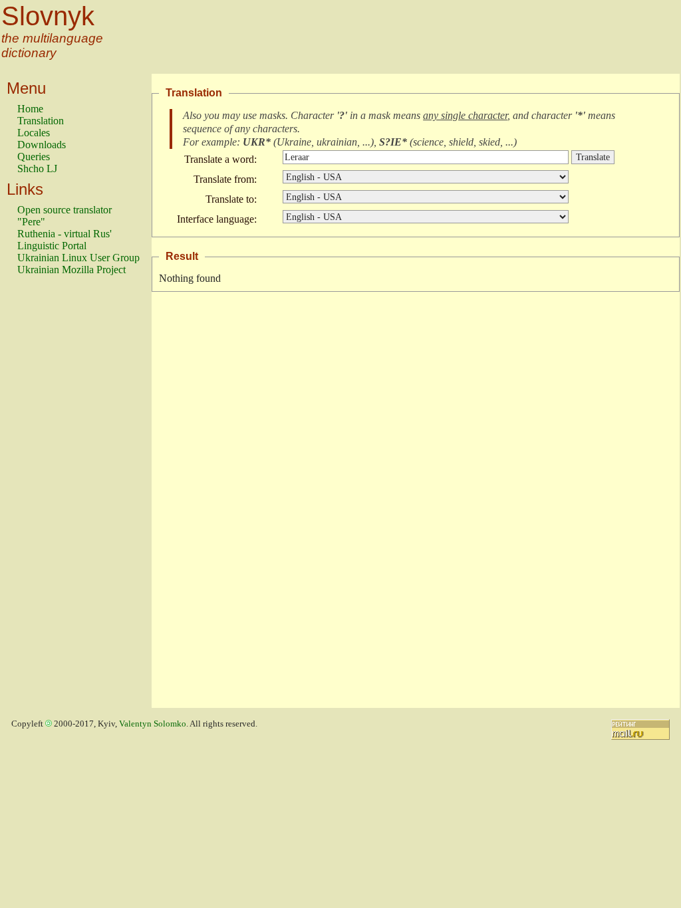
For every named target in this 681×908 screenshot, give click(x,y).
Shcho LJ (37, 168)
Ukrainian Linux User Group (78, 257)
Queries (33, 156)
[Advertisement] (70, 497)
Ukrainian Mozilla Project (71, 269)
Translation (40, 120)
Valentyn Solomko (152, 724)
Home (30, 108)
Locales (33, 132)
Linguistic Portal (51, 245)
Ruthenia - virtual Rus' (64, 233)
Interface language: (217, 219)
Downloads (41, 144)
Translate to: (231, 199)
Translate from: (225, 179)
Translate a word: (220, 159)
